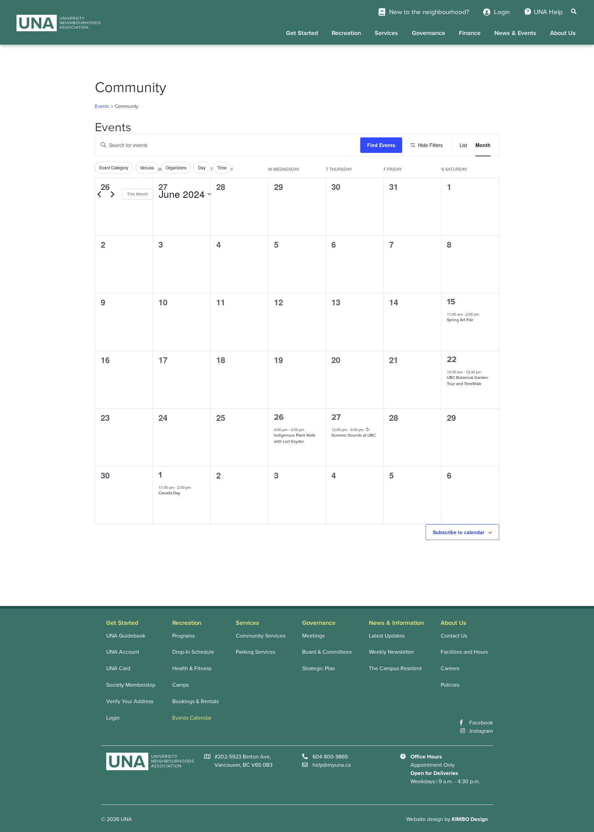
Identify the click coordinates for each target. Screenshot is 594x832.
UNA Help (548, 12)
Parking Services (255, 652)
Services (386, 33)
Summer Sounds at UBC (353, 435)
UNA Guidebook (125, 635)
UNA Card (118, 668)
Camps (180, 685)
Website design (424, 819)
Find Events (381, 145)
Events (102, 106)
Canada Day (169, 493)
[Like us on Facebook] (464, 723)
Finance (470, 33)
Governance (428, 33)
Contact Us (454, 635)
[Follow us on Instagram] (465, 731)
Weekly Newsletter (391, 652)
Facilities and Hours (464, 652)
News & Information (396, 623)
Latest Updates (387, 635)
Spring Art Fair (460, 319)
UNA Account (122, 652)
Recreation (346, 33)
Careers (450, 668)
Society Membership (130, 685)
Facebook (481, 722)
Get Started (302, 33)
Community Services (260, 635)
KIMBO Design (470, 819)
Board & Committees (327, 652)
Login (501, 12)
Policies (450, 685)
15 (451, 302)
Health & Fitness (191, 668)
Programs (183, 635)
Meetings (313, 635)
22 (451, 359)
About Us (563, 33)
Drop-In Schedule (193, 652)
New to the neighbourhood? (428, 12)
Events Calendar (191, 718)
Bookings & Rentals (195, 701)
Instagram (481, 731)
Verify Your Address (129, 701)
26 (279, 417)
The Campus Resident (395, 668)
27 (336, 417)
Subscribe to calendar (458, 532)
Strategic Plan (318, 668)
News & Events (515, 33)
